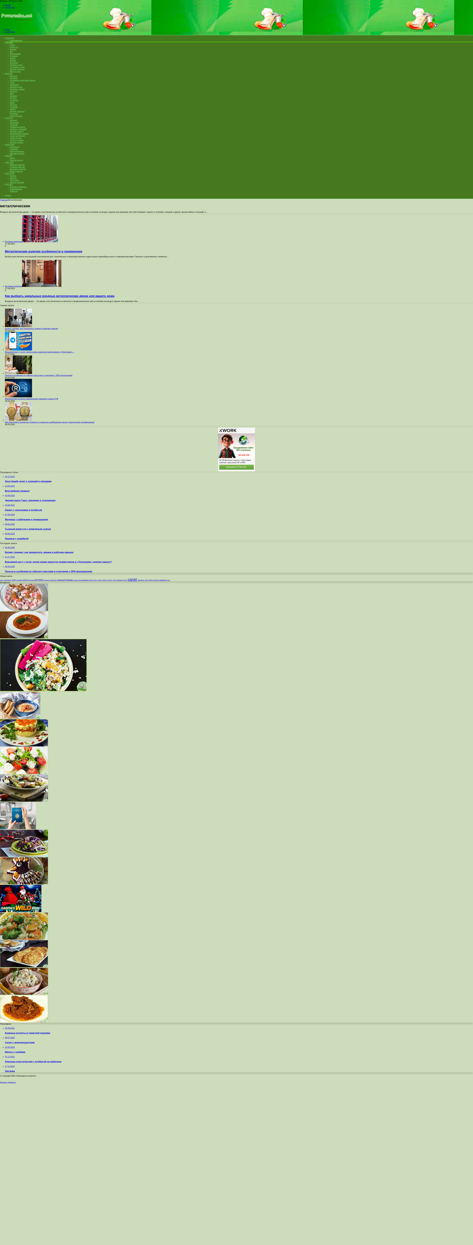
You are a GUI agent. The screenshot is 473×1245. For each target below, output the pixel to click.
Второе (9, 74)
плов (114, 580)
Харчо (13, 58)
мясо (91, 580)
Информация (16, 40)
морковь (75, 580)
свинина (141, 580)
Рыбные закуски (17, 167)
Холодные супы (17, 67)
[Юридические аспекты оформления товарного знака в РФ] (18, 397)
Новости (14, 191)
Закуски (9, 162)
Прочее (9, 185)
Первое (9, 43)
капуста (26, 580)
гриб (14, 580)
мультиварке (84, 580)
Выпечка (9, 145)
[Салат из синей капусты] (24, 856)
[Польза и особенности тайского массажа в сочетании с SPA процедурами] (18, 373)
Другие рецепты (17, 69)
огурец (99, 580)
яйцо (168, 580)
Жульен (13, 105)
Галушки (14, 107)
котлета (38, 579)
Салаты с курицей (18, 129)
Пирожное (14, 147)
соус (146, 580)
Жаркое (13, 96)
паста (109, 580)
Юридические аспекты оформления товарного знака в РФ (31, 399)
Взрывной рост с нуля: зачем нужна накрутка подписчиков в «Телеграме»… (39, 352)
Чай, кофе (14, 180)
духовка (19, 580)
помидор (119, 580)
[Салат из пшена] (43, 690)
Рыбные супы (16, 65)
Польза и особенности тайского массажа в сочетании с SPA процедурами (38, 375)
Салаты (9, 118)
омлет (105, 580)
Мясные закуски (17, 165)
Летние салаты (17, 131)
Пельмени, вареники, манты (23, 80)
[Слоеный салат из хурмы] (24, 746)
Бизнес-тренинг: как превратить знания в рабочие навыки (31, 329)
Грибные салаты (17, 127)
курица (69, 580)
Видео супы (15, 71)
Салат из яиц (16, 138)
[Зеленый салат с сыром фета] (24, 773)
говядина (7, 580)
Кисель (13, 176)
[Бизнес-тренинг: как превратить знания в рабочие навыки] (18, 326)
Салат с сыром (17, 140)
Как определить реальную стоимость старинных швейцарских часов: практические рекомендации (49, 422)
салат (132, 579)
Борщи (13, 49)
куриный (61, 580)
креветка (53, 580)
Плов (12, 83)
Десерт (9, 156)
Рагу (12, 94)
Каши (12, 103)
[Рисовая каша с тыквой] (20, 718)
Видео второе (16, 116)
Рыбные (13, 78)
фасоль (156, 580)
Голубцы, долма (17, 89)
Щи (11, 52)
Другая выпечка (17, 154)
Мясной (13, 120)
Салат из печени (17, 136)
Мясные (13, 76)
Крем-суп (14, 47)
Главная (4, 200)
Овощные (14, 85)
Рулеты (13, 98)
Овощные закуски (18, 169)
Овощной (14, 123)
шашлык (163, 580)
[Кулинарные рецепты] (16, 25)
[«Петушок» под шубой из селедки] (24, 884)
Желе (12, 158)
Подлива (14, 114)
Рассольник (15, 54)
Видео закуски (16, 171)
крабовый (47, 580)
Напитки (9, 174)
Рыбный (13, 125)
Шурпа (13, 60)
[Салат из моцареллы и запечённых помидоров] (24, 801)
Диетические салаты (19, 134)
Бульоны (14, 63)
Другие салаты (16, 142)
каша (32, 580)
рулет (125, 580)
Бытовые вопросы (18, 187)
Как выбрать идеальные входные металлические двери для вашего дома (59, 296)
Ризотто (13, 91)
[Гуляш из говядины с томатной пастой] (24, 1022)
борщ (1, 580)
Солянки (14, 56)
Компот (13, 178)
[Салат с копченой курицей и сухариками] (24, 610)
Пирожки (14, 149)
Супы (12, 45)
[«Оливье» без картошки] (24, 994)
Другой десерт (16, 160)
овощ (95, 580)
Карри (12, 109)
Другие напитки (17, 182)
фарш (151, 580)
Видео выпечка (17, 151)
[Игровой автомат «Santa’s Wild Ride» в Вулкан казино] (20, 911)
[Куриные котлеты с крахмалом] (24, 967)
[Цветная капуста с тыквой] (24, 939)
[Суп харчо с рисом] (24, 638)
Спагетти (14, 100)
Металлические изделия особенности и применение (43, 251)
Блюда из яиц (16, 87)
